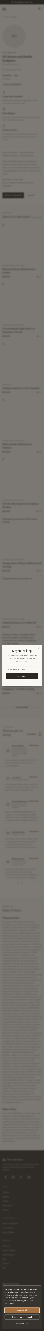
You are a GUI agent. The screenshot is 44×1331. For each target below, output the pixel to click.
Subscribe (22, 676)
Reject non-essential (22, 1317)
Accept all (22, 1310)
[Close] (39, 648)
